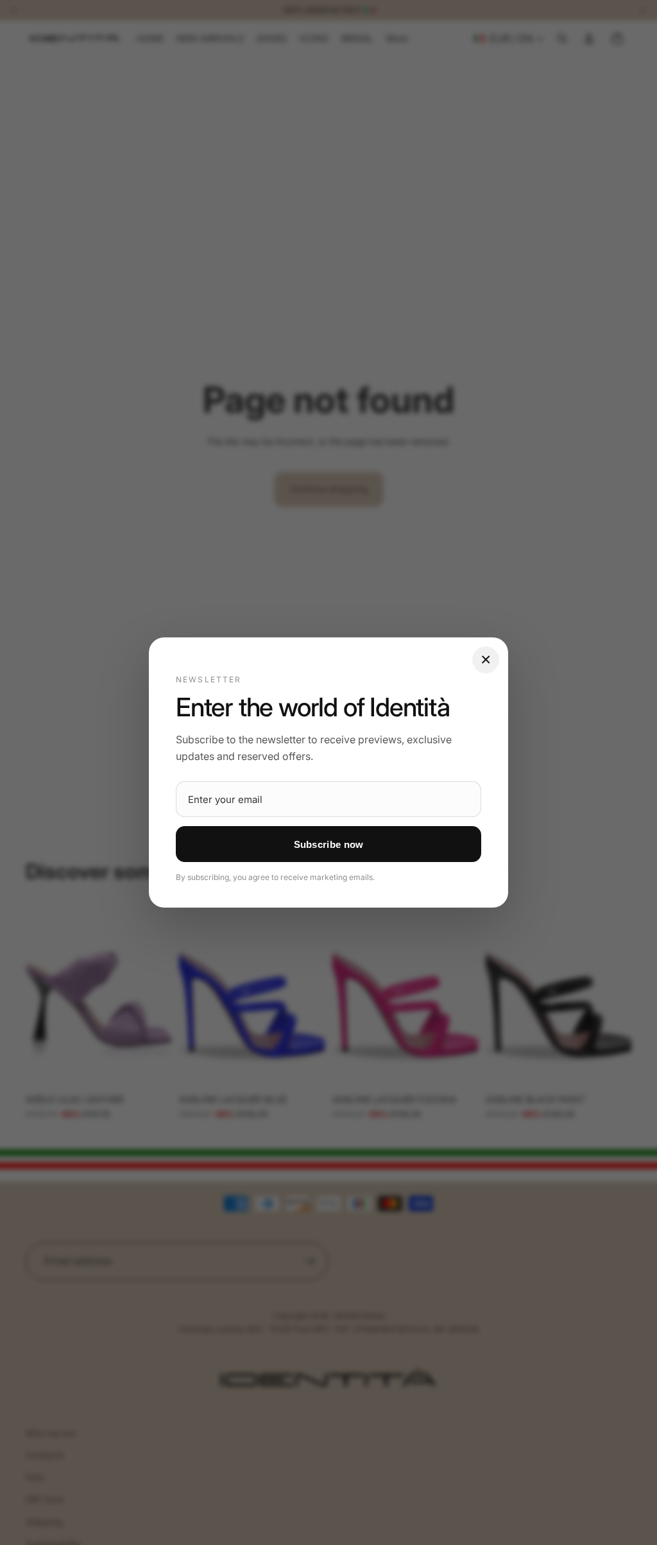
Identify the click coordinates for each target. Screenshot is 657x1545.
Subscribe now (329, 844)
